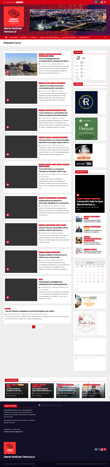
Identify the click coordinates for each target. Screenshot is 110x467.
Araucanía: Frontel (50, 225)
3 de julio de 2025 (45, 260)
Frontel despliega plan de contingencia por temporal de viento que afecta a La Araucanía (53, 61)
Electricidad (66, 164)
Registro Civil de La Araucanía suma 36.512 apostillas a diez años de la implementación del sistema (92, 254)
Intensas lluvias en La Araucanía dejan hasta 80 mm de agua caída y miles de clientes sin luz (54, 142)
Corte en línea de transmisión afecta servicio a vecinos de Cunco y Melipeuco (53, 230)
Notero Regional (59, 145)
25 (81, 281)
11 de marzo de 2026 (46, 174)
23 (102, 278)
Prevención (14, 384)
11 (81, 275)
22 (98, 278)
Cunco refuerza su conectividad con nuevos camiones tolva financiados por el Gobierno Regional (53, 115)
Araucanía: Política (95, 226)
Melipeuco (46, 166)
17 (77, 278)
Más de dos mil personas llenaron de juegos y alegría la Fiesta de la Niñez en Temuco (93, 244)
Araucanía (13, 37)
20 (90, 278)
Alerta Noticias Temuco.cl (19, 456)
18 (81, 278)
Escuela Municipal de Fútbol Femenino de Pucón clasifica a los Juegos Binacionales (93, 222)
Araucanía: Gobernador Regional (53, 110)
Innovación (93, 249)
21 (94, 278)
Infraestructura (61, 83)
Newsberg (24, 463)
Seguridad (86, 228)
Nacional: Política (96, 198)
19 (85, 278)
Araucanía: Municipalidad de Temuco (92, 238)
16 (102, 275)
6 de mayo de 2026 (45, 91)
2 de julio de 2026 (45, 64)
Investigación (87, 198)
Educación (52, 83)
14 (94, 275)
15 (98, 275)
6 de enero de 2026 (45, 233)
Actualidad (42, 54)
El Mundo (33, 37)
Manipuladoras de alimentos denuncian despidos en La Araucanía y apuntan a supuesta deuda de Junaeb (54, 203)
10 (77, 275)
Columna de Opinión (69, 37)
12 (85, 275)
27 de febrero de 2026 (46, 205)
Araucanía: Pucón (95, 216)
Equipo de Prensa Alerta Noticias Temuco (35, 314)
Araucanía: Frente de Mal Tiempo (53, 54)
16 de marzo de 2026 (46, 145)
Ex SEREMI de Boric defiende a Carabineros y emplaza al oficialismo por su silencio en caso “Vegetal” (93, 233)
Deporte (86, 218)
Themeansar (32, 463)
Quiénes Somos (84, 37)
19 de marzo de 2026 (46, 118)
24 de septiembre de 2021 (13, 314)
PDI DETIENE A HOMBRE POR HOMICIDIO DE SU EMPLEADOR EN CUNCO (53, 284)
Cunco (47, 83)
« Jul (76, 289)
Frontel (41, 166)
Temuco (8, 386)
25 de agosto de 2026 (84, 207)
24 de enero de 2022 (46, 287)
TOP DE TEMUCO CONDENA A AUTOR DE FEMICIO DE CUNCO (29, 311)
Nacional (24, 37)
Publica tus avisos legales (49, 37)
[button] (105, 37)
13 (90, 275)
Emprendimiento (56, 252)
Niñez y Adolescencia (89, 240)
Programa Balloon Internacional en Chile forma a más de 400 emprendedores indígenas (53, 257)
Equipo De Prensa (58, 64)
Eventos (9, 384)
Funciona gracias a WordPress (11, 463)
